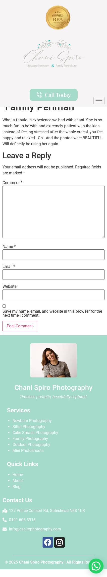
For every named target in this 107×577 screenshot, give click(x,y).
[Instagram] (59, 542)
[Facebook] (48, 542)
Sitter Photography (28, 426)
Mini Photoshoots (28, 450)
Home (17, 474)
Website (9, 286)
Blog (16, 486)
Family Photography (30, 438)
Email (8, 267)
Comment (12, 183)
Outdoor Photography (31, 444)
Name (9, 247)
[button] (96, 566)
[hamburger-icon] (99, 100)
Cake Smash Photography (35, 432)
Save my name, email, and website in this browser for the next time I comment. (52, 313)
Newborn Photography (32, 420)
